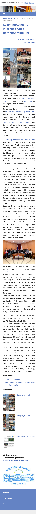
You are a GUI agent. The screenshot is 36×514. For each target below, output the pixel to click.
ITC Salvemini (11, 272)
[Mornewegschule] (18, 2)
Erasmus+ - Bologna (12, 379)
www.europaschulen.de (15, 460)
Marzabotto (28, 101)
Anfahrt (6, 492)
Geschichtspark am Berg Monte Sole (20, 111)
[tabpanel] (18, 9)
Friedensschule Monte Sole (16, 122)
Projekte (13, 18)
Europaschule (6, 18)
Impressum (7, 498)
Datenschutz (8, 504)
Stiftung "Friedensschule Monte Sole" (20, 139)
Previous (4, 8)
